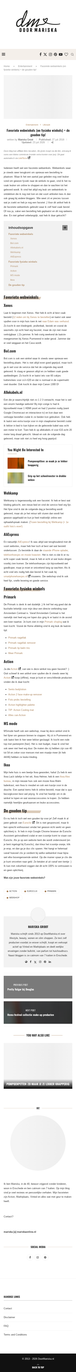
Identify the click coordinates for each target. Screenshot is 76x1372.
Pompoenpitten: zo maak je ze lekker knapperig (48, 463)
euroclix (32, 891)
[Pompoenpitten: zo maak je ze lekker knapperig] (16, 463)
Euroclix (27, 822)
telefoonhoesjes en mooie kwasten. (22, 554)
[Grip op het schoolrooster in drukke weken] (16, 477)
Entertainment (25, 66)
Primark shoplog (53, 621)
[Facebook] (40, 54)
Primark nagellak (17, 637)
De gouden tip (16, 285)
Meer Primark (15, 653)
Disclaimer (9, 1317)
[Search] (72, 54)
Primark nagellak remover (22, 642)
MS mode (15, 275)
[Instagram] (50, 54)
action (13, 891)
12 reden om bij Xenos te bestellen (31, 317)
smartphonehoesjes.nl (15, 576)
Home (7, 66)
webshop (14, 897)
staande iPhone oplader (55, 550)
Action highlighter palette (21, 704)
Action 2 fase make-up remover (25, 694)
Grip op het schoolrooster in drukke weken (47, 478)
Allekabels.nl (16, 247)
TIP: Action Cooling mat (21, 710)
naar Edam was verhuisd (55, 321)
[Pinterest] (55, 54)
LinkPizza (22, 158)
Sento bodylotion (17, 689)
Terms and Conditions (15, 1334)
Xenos (13, 238)
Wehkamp (15, 252)
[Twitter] (45, 54)
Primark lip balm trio (19, 648)
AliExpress (15, 256)
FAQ (6, 1326)
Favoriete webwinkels (20, 234)
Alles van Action (17, 715)
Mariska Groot (25, 139)
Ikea (12, 280)
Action (13, 271)
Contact (8, 1308)
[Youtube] (61, 54)
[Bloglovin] (66, 54)
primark (51, 891)
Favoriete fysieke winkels (22, 261)
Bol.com (14, 243)
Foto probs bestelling (19, 699)
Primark (14, 266)
